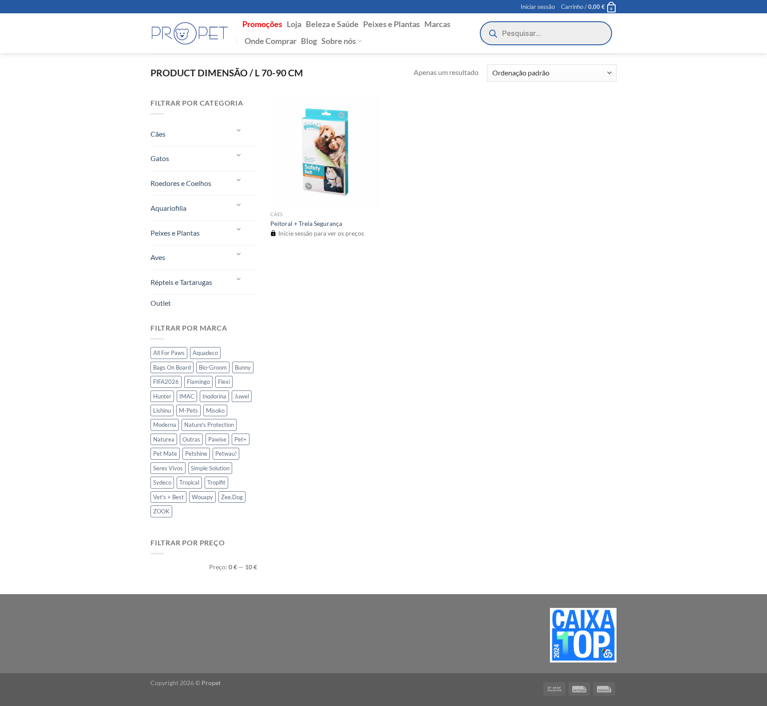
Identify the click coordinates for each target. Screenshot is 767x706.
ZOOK (161, 511)
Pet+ (240, 439)
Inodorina (214, 396)
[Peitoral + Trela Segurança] (325, 152)
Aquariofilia (168, 208)
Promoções (262, 24)
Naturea (163, 439)
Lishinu (162, 410)
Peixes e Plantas (391, 24)
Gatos (159, 158)
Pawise (217, 439)
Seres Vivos (168, 468)
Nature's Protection (209, 424)
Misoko (215, 410)
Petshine (196, 453)
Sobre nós (338, 41)
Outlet (160, 303)
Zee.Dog (232, 497)
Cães (158, 134)
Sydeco (162, 482)
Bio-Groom (213, 367)
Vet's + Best (168, 497)
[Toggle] (239, 130)
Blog (309, 41)
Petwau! (226, 453)
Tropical (189, 482)
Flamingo (198, 381)
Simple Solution (210, 468)
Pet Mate (165, 453)
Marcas (437, 24)
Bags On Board (172, 367)
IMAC (186, 396)
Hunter (162, 396)
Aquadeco (205, 352)
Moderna (164, 424)
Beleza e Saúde (332, 24)
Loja (294, 24)
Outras (191, 439)
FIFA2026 (166, 381)
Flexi (224, 381)
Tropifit (216, 482)
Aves (157, 257)
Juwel (241, 396)
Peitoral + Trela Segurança (306, 223)
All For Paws (169, 352)
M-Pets (188, 410)
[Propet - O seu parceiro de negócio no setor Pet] (189, 33)
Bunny (243, 367)
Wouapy (202, 497)
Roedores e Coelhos (180, 183)
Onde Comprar (271, 41)
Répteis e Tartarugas (181, 282)
